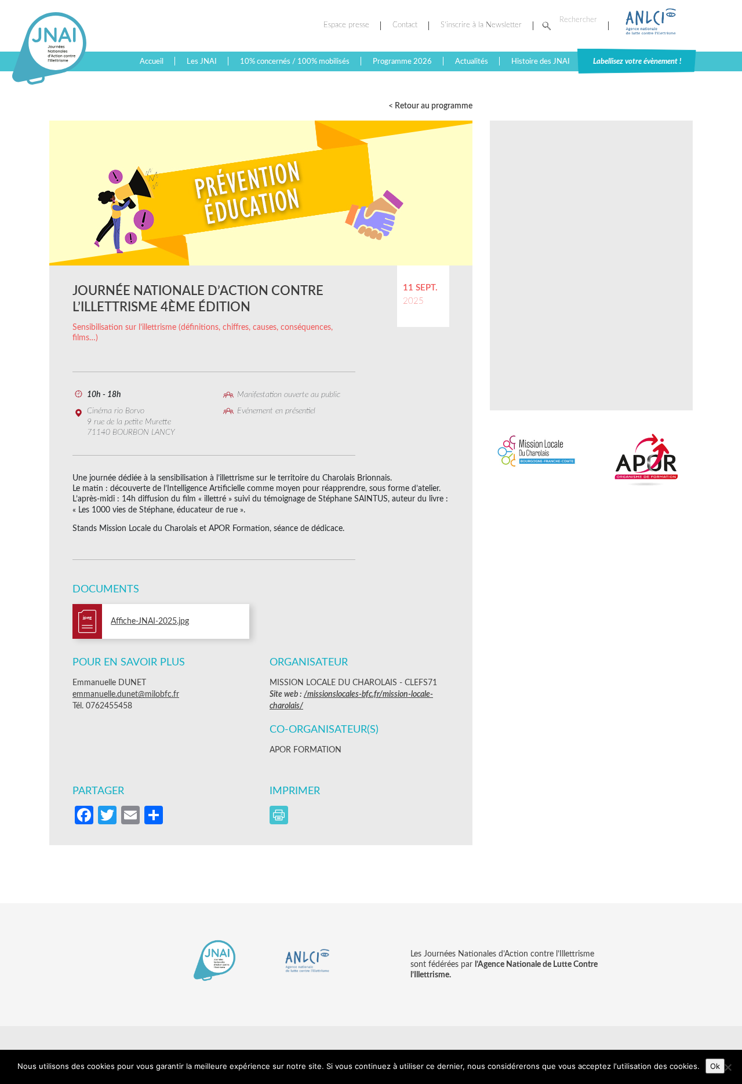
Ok (715, 1066)
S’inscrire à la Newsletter (481, 25)
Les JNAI (202, 61)
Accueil (151, 61)
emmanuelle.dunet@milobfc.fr (125, 694)
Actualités (471, 61)
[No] (727, 1067)
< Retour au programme (430, 106)
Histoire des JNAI (540, 61)
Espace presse (346, 25)
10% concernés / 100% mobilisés (295, 61)
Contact (404, 25)
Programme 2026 (402, 61)
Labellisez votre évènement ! (637, 61)
